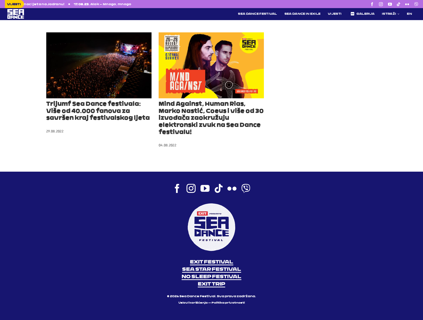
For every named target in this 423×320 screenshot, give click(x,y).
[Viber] (416, 4)
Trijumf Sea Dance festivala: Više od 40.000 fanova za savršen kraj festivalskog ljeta (98, 111)
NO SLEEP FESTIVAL (211, 276)
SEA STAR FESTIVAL (211, 269)
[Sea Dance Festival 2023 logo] (50, 10)
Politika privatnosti (228, 303)
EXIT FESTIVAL (211, 262)
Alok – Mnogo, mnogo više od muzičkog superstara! (118, 4)
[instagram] (381, 4)
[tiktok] (398, 4)
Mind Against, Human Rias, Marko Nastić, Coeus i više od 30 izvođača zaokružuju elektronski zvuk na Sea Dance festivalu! (211, 118)
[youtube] (390, 4)
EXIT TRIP (211, 284)
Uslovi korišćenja (193, 303)
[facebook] (372, 4)
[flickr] (407, 4)
